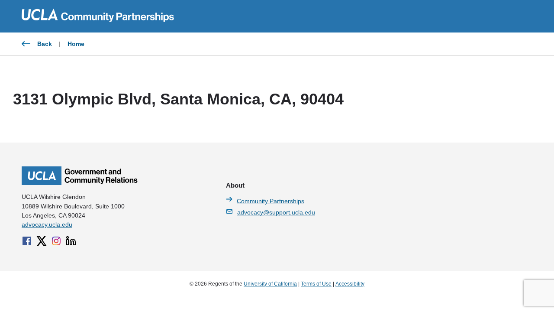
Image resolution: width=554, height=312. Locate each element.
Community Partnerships (270, 201)
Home (76, 43)
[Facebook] (27, 241)
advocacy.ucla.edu (47, 224)
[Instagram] (56, 241)
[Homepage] (80, 182)
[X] (41, 241)
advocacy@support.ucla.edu (276, 212)
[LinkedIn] (71, 241)
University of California (270, 284)
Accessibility (349, 284)
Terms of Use (316, 284)
